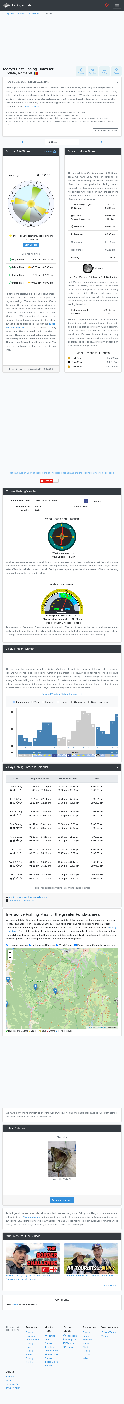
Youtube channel (31, 1217)
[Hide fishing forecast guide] (117, 82)
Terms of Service (14, 1384)
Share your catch (63, 1200)
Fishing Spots (8, 14)
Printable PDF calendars (21, 900)
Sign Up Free (31, 245)
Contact (10, 1376)
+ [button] (10, 952)
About (9, 1380)
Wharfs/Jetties (66, 945)
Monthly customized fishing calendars (28, 897)
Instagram (71, 1339)
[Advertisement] (62, 40)
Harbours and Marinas (43, 945)
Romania (21, 14)
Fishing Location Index (87, 1354)
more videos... (111, 1285)
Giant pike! (62, 1137)
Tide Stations (32, 1339)
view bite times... (33, 106)
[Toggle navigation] (117, 6)
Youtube (70, 1343)
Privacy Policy (13, 1388)
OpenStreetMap (101, 1027)
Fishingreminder (21, 5)
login (15, 1304)
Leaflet (89, 1027)
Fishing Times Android (50, 1339)
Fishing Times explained (87, 1336)
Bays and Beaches (18, 945)
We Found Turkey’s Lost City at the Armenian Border (91, 1275)
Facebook (71, 1335)
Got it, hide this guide (107, 131)
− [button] (10, 957)
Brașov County (35, 14)
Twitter (69, 1347)
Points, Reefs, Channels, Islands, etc (96, 945)
